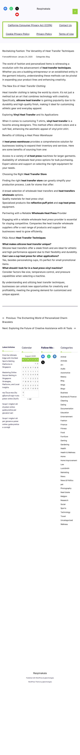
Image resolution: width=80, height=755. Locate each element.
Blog (48, 57)
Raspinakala (43, 8)
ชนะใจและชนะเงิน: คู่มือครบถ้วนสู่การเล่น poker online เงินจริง (10, 396)
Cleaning (64, 401)
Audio (63, 369)
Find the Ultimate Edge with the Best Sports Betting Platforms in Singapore (10, 361)
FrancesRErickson (9, 57)
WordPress (39, 678)
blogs (63, 385)
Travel (63, 516)
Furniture (64, 436)
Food (63, 432)
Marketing (65, 472)
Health (63, 448)
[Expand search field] (75, 11)
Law (62, 464)
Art (62, 365)
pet (62, 484)
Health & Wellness (68, 452)
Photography (66, 488)
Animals (64, 361)
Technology (65, 512)
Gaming (64, 440)
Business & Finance (68, 397)
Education (65, 413)
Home (63, 456)
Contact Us (65, 25)
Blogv (63, 389)
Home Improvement (69, 460)
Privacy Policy (44, 34)
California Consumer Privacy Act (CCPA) (30, 25)
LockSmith (65, 468)
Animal (63, 357)
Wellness (64, 524)
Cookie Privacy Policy (17, 34)
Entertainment (67, 417)
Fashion (64, 421)
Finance (64, 425)
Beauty (63, 377)
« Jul (29, 399)
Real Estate (65, 492)
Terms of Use (66, 34)
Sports (63, 508)
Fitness (64, 428)
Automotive (65, 373)
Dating (63, 405)
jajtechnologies (49, 678)
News (63, 476)
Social (63, 504)
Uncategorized (67, 520)
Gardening (65, 445)
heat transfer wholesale (60, 223)
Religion (64, 496)
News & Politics (67, 480)
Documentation (67, 409)
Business (64, 393)
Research (64, 500)
